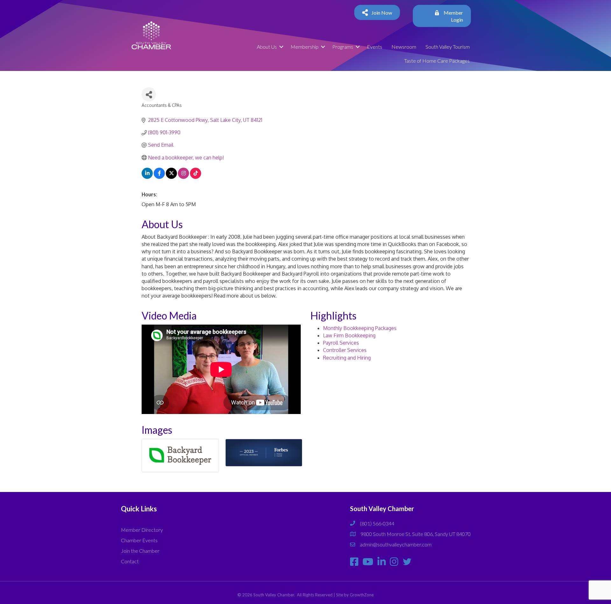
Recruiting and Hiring (347, 358)
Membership (305, 47)
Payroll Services (341, 343)
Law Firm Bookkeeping (349, 335)
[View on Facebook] (159, 177)
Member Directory (142, 530)
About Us (267, 47)
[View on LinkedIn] (147, 177)
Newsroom (403, 47)
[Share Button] (149, 94)
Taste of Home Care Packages (437, 61)
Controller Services (345, 350)
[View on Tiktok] (195, 177)
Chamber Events (139, 540)
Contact (130, 561)
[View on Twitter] (171, 177)
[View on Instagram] (183, 177)
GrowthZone (362, 594)
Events (374, 47)
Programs (342, 47)
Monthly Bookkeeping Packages (360, 328)
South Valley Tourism (447, 47)
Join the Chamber (140, 551)
